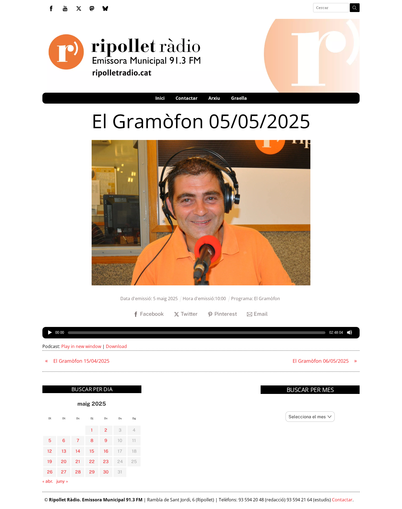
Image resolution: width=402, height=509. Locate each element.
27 (63, 472)
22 (92, 461)
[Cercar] (355, 7)
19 (49, 461)
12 (49, 451)
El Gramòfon (267, 299)
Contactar (186, 98)
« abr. (47, 481)
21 (77, 461)
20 (63, 461)
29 (92, 472)
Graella (239, 98)
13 (64, 451)
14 (77, 451)
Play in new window (81, 346)
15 (91, 451)
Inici (160, 98)
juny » (62, 481)
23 (106, 461)
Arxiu (214, 98)
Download (116, 346)
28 (78, 472)
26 (50, 472)
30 (106, 472)
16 (106, 451)
